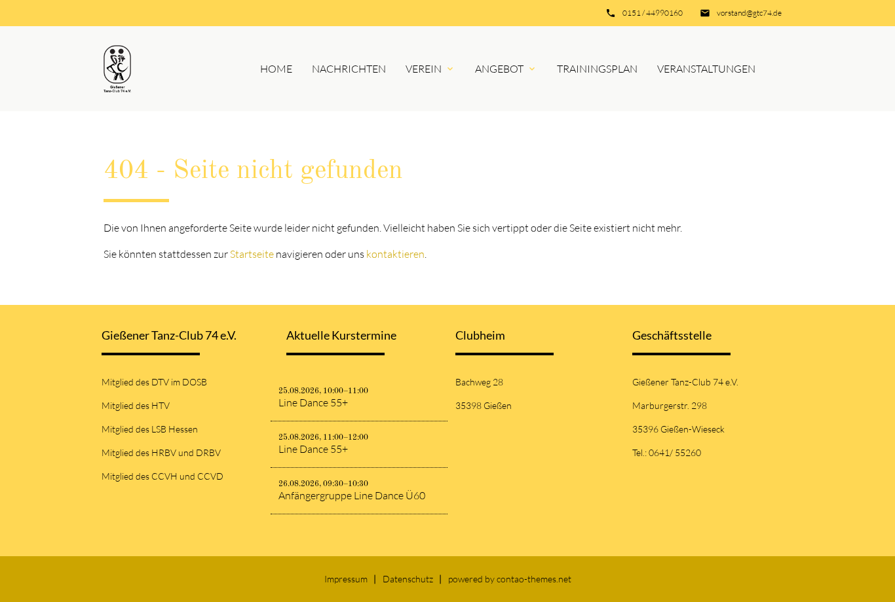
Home (276, 68)
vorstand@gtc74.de (749, 13)
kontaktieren (395, 253)
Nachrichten (349, 68)
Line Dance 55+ (313, 402)
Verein (424, 68)
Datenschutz (408, 578)
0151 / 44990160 (652, 13)
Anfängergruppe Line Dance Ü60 (351, 495)
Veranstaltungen (706, 68)
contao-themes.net (534, 578)
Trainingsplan (597, 68)
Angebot (499, 68)
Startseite (252, 253)
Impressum (346, 578)
